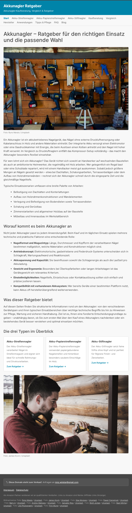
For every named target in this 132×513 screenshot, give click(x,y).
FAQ (56, 22)
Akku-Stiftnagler (77, 18)
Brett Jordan (95, 503)
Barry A (12, 503)
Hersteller (9, 22)
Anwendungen (24, 22)
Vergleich (111, 18)
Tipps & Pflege (43, 22)
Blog (63, 22)
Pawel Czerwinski (110, 500)
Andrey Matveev (39, 503)
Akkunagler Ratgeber (23, 6)
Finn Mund (53, 506)
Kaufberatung (96, 18)
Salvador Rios (68, 503)
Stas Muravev (81, 500)
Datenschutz (22, 490)
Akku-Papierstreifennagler (50, 18)
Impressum (9, 490)
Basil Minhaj (121, 503)
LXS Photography (25, 506)
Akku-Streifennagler (22, 18)
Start (6, 18)
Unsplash (38, 500)
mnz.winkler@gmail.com (66, 482)
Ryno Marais (27, 500)
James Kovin (54, 500)
